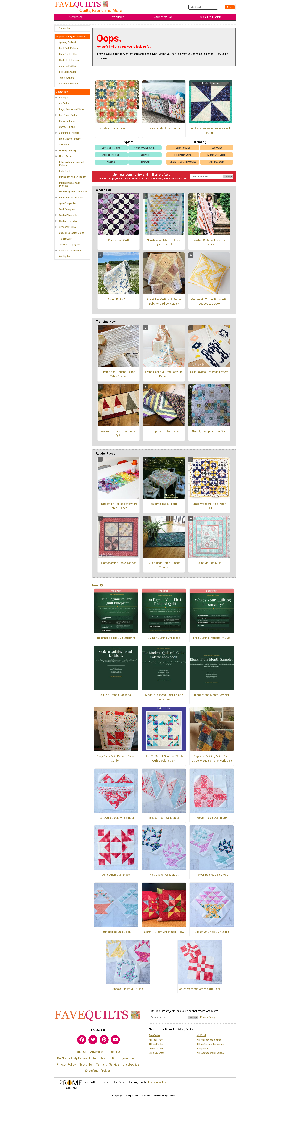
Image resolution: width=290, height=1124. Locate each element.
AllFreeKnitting (156, 1044)
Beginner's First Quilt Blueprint (116, 638)
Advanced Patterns (69, 83)
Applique (63, 97)
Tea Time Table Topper (164, 503)
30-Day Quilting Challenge (164, 638)
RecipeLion (202, 1048)
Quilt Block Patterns (69, 60)
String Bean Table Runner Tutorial (164, 565)
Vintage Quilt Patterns (145, 148)
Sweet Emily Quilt (118, 299)
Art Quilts (64, 103)
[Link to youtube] (115, 1039)
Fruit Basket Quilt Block (116, 931)
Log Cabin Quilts (67, 71)
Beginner (145, 155)
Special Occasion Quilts (71, 232)
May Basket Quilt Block (164, 874)
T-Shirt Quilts (66, 238)
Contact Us (114, 1052)
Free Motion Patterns (70, 138)
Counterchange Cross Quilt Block (200, 989)
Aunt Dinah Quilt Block (116, 874)
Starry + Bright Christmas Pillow (164, 931)
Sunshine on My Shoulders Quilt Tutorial (163, 242)
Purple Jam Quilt (118, 240)
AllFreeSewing (156, 1048)
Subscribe (64, 28)
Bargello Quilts (183, 148)
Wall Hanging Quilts (111, 155)
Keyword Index (129, 1058)
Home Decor (65, 156)
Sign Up (228, 176)
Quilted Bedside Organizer (163, 128)
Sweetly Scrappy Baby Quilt (209, 431)
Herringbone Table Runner (163, 431)
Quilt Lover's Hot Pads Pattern (209, 372)
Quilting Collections (69, 42)
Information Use (179, 178)
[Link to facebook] (81, 1039)
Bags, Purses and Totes (71, 109)
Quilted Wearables (69, 215)
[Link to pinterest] (104, 1039)
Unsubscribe (131, 1064)
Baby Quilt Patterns (69, 54)
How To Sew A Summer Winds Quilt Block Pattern (164, 758)
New (95, 585)
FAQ (112, 1058)
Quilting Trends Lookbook (116, 695)
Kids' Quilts (65, 171)
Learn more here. (158, 1082)
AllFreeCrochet (156, 1039)
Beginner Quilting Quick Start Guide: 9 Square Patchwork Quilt (212, 758)
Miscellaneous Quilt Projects (69, 184)
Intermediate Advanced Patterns (71, 164)
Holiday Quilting (67, 150)
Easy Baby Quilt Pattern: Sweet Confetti (116, 758)
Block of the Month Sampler (211, 695)
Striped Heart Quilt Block (163, 817)
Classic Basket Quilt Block (128, 989)
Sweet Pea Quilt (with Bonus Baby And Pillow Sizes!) (163, 301)
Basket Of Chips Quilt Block (212, 931)
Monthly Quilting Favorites (73, 191)
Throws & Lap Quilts (69, 244)
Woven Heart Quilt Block (212, 817)
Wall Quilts (64, 256)
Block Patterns (67, 121)
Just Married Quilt (209, 563)
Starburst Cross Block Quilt (117, 128)
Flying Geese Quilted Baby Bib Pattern (164, 374)
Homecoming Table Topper (118, 563)
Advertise (96, 1052)
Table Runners (66, 77)
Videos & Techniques (70, 250)
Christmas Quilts (217, 162)
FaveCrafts (154, 1035)
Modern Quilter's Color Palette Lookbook (164, 697)
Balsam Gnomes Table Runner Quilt (118, 433)
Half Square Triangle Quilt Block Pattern (211, 131)
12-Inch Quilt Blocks (216, 155)
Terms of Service (107, 1064)
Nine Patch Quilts (182, 155)
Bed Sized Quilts (68, 115)
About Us (80, 1052)
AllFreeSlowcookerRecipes (211, 1044)
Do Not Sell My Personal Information (81, 1058)
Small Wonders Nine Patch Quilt (209, 506)
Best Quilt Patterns (69, 48)
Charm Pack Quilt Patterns (183, 162)
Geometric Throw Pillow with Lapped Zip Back (209, 301)
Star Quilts (217, 148)
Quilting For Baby (68, 221)
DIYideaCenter (156, 1052)
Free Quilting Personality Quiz (211, 638)
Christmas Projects (69, 132)
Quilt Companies (67, 203)
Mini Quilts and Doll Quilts (72, 177)
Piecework (145, 162)
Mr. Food (201, 1035)
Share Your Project (97, 1070)
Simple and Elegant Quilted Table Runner (118, 374)
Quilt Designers (67, 209)
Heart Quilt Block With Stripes (116, 817)
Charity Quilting (67, 127)
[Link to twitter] (92, 1039)
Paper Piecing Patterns (71, 197)
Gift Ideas (64, 144)
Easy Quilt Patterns (111, 148)
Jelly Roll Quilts (67, 66)
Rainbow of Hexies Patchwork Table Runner (118, 506)
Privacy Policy (163, 178)
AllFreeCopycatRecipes (209, 1039)
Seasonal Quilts (67, 227)
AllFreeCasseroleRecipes (210, 1052)
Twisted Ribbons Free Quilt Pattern (209, 242)
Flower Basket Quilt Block (212, 874)
